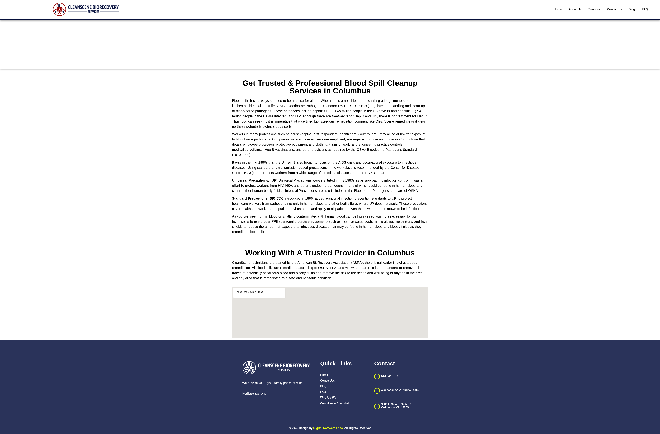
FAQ (645, 9)
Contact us (614, 9)
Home (558, 9)
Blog (632, 9)
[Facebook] (273, 394)
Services (594, 9)
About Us (575, 9)
